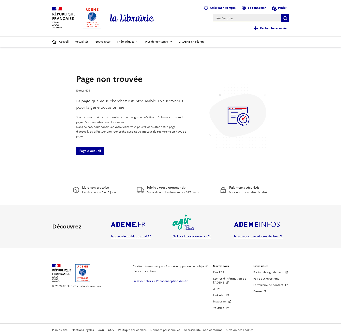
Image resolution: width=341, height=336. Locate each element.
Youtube (219, 308)
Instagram (220, 301)
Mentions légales (82, 330)
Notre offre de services (189, 236)
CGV (111, 330)
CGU (101, 330)
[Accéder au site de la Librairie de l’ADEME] (132, 18)
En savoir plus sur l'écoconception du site (160, 281)
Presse (257, 291)
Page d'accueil (90, 150)
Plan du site (59, 330)
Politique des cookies (132, 330)
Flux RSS (218, 272)
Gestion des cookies (239, 330)
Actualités (81, 42)
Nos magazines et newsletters (256, 236)
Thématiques (125, 42)
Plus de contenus (156, 42)
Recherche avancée (273, 28)
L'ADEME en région (191, 42)
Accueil (64, 42)
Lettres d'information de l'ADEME (229, 281)
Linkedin (219, 295)
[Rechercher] (285, 18)
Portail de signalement (268, 272)
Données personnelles (165, 330)
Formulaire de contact (268, 285)
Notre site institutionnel (129, 236)
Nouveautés (103, 42)
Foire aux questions (266, 279)
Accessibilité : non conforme (203, 330)
